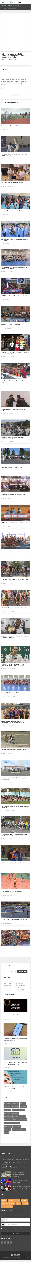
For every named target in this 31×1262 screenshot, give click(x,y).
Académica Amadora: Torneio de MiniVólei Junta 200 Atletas (14, 239)
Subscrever (15, 1233)
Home (4, 5)
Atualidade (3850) (20, 989)
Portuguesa (7, 1110)
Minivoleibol (22, 1129)
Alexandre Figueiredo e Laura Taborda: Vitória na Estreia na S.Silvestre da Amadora (15, 353)
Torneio (18, 1203)
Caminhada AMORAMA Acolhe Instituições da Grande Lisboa (13, 778)
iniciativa (15, 1116)
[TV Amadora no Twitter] (5, 1242)
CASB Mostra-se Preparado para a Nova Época (14, 863)
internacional (7, 1126)
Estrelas (15, 1129)
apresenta (21, 1110)
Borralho (6, 1113)
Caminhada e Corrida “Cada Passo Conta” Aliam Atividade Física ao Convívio (14, 835)
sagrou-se (7, 1119)
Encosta (4, 1207)
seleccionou (16, 1126)
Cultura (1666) (7, 983)
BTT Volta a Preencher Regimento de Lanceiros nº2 (15, 749)
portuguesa (7, 1129)
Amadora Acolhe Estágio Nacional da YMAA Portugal (13, 409)
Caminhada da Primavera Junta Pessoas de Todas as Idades (15, 806)
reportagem (16, 1123)
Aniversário (24, 1200)
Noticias (10, 5)
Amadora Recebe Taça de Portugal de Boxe (13, 494)
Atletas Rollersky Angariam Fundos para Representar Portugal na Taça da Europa (12, 721)
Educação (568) (19, 983)
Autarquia (25, 1203)
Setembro (14, 1119)
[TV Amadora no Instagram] (8, 1242)
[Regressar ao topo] (25, 1251)
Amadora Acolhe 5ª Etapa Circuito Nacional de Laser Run (14, 381)
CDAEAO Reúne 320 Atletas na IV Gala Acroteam (14, 948)
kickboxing (23, 1116)
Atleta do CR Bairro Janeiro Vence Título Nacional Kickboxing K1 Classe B (14, 636)
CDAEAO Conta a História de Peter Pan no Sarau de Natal (15, 920)
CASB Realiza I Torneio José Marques (11, 891)
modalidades (7, 1116)
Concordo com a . (14, 1229)
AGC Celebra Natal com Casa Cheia (10, 324)
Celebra (11, 1200)
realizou (22, 1103)
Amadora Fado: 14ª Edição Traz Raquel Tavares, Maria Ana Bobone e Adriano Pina (21, 1188)
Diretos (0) (18, 987)
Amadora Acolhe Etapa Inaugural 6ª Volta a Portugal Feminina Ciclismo (13, 438)
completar (7, 1103)
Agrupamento (14, 1106)
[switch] (1, 1228)
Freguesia (11, 1203)
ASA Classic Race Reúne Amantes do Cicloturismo (14, 607)
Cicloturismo (7, 1123)
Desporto (15, 5)
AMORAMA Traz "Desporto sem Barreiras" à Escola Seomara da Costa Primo (15, 523)
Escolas (10, 1207)
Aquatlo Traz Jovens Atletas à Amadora (12, 551)
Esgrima (15, 1110)
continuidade (14, 1113)
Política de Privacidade (18, 1229)
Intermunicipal (23, 1119)
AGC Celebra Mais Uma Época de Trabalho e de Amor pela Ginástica (14, 296)
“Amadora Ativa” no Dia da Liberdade (11, 125)
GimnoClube (15, 1103)
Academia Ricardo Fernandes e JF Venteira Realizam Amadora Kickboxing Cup (13, 211)
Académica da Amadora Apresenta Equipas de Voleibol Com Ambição (14, 268)
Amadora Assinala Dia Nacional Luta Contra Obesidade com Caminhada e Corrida (13, 466)
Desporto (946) (7, 985)
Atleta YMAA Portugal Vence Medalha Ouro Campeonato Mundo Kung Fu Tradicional (13, 665)
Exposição (4, 1203)
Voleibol (6, 1132)
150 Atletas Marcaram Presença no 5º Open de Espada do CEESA (14, 154)
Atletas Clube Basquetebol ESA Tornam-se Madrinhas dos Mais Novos (12, 693)
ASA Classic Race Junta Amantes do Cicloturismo (14, 579)
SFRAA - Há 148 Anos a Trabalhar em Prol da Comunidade (19, 1174)
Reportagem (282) (20, 985)
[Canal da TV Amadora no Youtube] (11, 1242)
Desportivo (23, 1106)
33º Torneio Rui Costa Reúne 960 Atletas (12, 182)
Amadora (6, 1106)
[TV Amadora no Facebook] (2, 1242)
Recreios (17, 1200)
